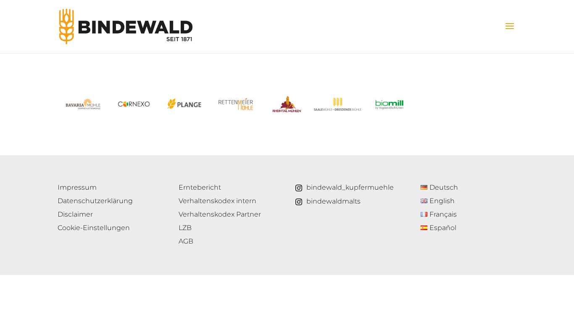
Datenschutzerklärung (95, 201)
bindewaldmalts (333, 201)
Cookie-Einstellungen (94, 228)
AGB (186, 241)
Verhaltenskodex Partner (220, 214)
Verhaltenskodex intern (217, 201)
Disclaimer (75, 214)
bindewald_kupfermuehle (350, 187)
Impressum (77, 187)
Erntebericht (200, 187)
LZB (185, 228)
